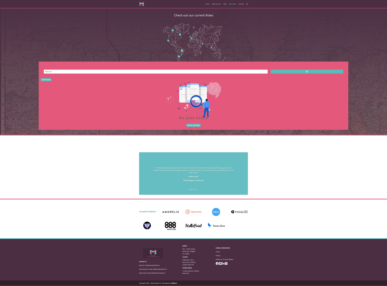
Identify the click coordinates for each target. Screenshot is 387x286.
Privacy (218, 256)
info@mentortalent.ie (152, 265)
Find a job (232, 4)
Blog (224, 4)
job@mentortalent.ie (160, 269)
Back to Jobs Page (193, 125)
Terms (218, 252)
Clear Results (46, 79)
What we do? (216, 4)
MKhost (174, 283)
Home (207, 4)
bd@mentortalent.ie (158, 273)
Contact (241, 4)
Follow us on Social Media (224, 259)
